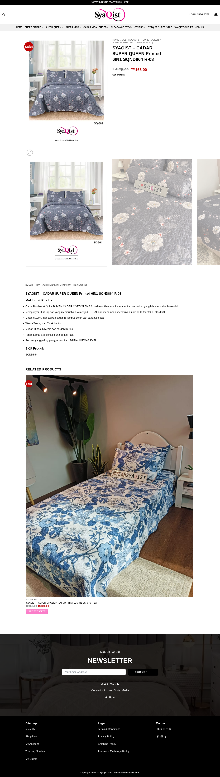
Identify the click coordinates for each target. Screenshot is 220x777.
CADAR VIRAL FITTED (94, 27)
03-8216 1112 (164, 729)
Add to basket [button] (37, 611)
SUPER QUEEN (53, 27)
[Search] (3, 14)
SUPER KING (72, 27)
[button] (200, 14)
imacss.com (133, 772)
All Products (130, 40)
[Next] (37, 151)
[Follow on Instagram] (110, 697)
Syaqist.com (106, 772)
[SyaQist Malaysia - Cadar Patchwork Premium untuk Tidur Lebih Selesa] (110, 14)
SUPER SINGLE (33, 27)
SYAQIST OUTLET (183, 27)
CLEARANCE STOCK (121, 27)
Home (19, 27)
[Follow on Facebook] (106, 697)
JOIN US (199, 27)
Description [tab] (32, 285)
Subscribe (143, 672)
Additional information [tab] (57, 285)
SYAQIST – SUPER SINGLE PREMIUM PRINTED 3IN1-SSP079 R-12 (61, 603)
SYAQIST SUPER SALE (160, 27)
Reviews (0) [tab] (80, 285)
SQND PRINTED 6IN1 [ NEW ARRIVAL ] (132, 42)
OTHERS (138, 27)
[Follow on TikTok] (114, 697)
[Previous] (27, 269)
